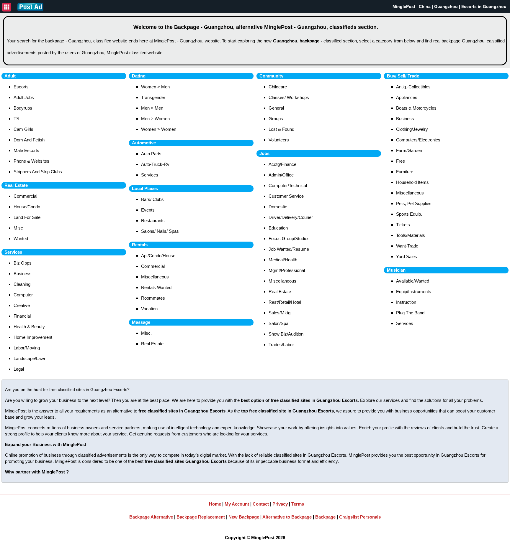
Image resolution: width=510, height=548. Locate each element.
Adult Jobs (24, 97)
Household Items (412, 182)
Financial (22, 315)
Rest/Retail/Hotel (285, 302)
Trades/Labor (281, 344)
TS (16, 118)
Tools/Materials (410, 235)
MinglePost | (406, 6)
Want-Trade (407, 245)
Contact (261, 503)
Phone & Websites (31, 161)
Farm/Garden (409, 150)
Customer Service (286, 196)
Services (149, 174)
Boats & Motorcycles (416, 107)
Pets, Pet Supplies (413, 203)
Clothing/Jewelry (412, 129)
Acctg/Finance (282, 164)
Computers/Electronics (418, 139)
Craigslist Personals (360, 516)
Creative (22, 305)
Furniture (404, 171)
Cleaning (22, 284)
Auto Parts (151, 153)
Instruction (406, 302)
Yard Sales (406, 256)
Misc (18, 227)
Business (23, 273)
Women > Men (155, 86)
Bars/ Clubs (152, 199)
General (276, 107)
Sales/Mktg (279, 312)
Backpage (325, 516)
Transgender (153, 97)
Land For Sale (27, 217)
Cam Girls (23, 129)
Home (215, 503)
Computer (23, 294)
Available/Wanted (412, 280)
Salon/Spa (278, 323)
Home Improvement (33, 337)
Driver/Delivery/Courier (291, 217)
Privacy (280, 503)
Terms (297, 503)
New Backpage (243, 516)
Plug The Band (410, 312)
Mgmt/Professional (287, 270)
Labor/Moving (27, 347)
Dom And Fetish (29, 139)
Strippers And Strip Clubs (38, 171)
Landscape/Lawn (30, 358)
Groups (276, 118)
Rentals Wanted (156, 287)
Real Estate (152, 343)
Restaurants (153, 220)
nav (6, 7)
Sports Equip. (409, 214)
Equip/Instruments (413, 291)
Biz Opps (23, 262)
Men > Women (155, 118)
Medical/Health (283, 259)
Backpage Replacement (200, 516)
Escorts (21, 86)
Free (400, 161)
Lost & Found (281, 129)
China (425, 6)
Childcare (278, 86)
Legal (19, 369)
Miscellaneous (155, 276)
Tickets (403, 224)
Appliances (406, 97)
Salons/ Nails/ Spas (160, 231)
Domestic (278, 206)
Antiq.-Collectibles (413, 86)
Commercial (25, 196)
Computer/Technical (288, 185)
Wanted (21, 238)
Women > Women (158, 129)
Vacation (149, 308)
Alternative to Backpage (287, 516)
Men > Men (152, 107)
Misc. (146, 333)
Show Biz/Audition (286, 333)
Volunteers (279, 139)
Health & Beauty (29, 326)
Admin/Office (281, 174)
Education (278, 227)
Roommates (153, 298)
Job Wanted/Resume (289, 249)
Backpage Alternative (151, 516)
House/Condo (27, 206)
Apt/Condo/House (158, 255)
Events (148, 209)
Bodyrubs (23, 107)
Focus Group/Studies (289, 238)
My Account (237, 503)
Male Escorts (26, 150)
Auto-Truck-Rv (155, 164)
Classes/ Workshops (289, 97)
